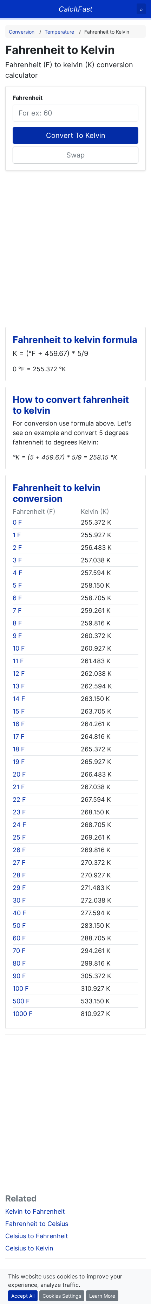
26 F (19, 850)
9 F (17, 635)
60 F (19, 938)
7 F (17, 610)
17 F (19, 736)
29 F (19, 887)
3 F (17, 560)
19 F (19, 761)
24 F (19, 824)
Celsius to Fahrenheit (36, 1236)
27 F (19, 862)
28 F (19, 875)
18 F (19, 749)
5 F (17, 585)
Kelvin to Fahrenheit (35, 1211)
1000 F (23, 1013)
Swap (75, 155)
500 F (21, 1001)
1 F (17, 535)
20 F (19, 774)
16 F (19, 724)
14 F (19, 698)
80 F (19, 963)
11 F (18, 661)
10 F (19, 648)
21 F (19, 787)
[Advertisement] (75, 246)
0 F (17, 522)
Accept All (22, 1296)
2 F (17, 547)
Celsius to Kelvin (29, 1248)
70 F (19, 950)
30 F (19, 900)
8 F (17, 623)
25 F (19, 837)
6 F (17, 598)
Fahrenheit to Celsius (36, 1223)
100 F (21, 988)
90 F (19, 976)
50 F (19, 925)
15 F (19, 711)
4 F (17, 572)
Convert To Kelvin (75, 135)
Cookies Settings (61, 1296)
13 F (19, 686)
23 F (19, 812)
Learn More (102, 1296)
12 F (19, 673)
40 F (19, 913)
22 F (19, 799)
